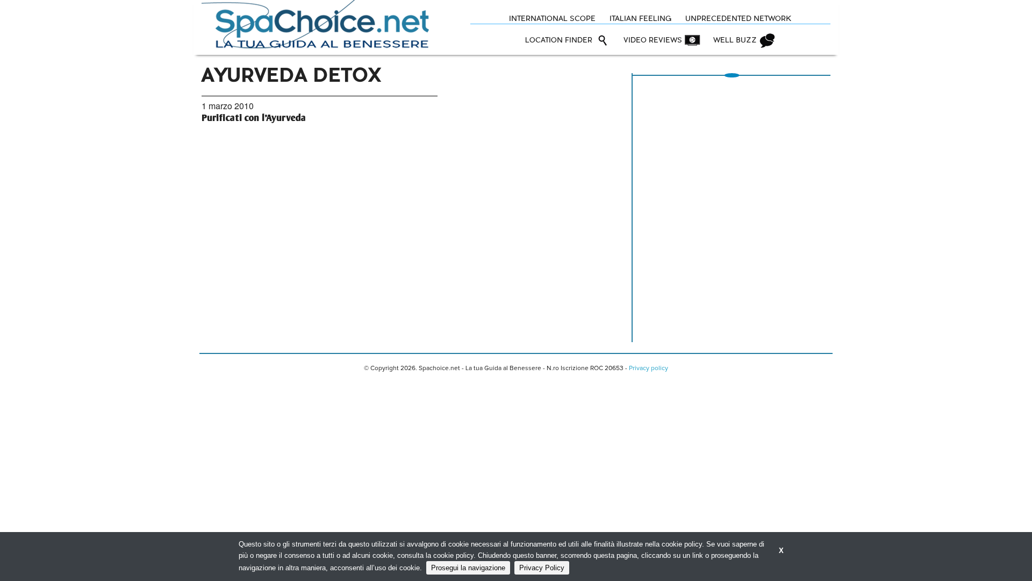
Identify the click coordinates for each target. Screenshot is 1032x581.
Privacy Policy (541, 568)
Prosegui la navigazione (468, 568)
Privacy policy (648, 368)
